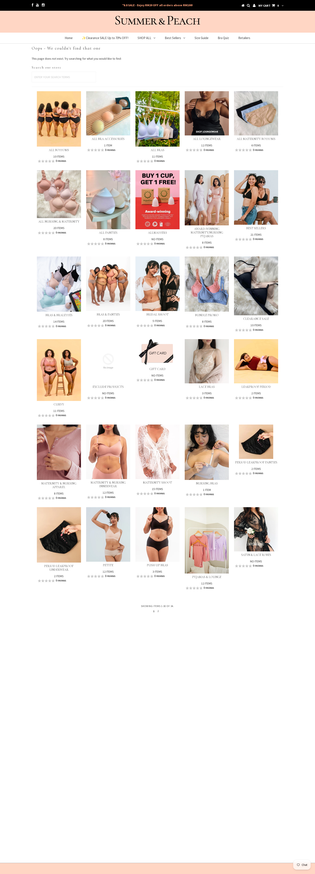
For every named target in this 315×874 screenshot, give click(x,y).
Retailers (244, 38)
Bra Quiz (223, 38)
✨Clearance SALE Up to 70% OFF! (105, 38)
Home (69, 38)
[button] (59, 161)
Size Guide (201, 38)
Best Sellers (173, 38)
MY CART (268, 6)
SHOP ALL (144, 38)
